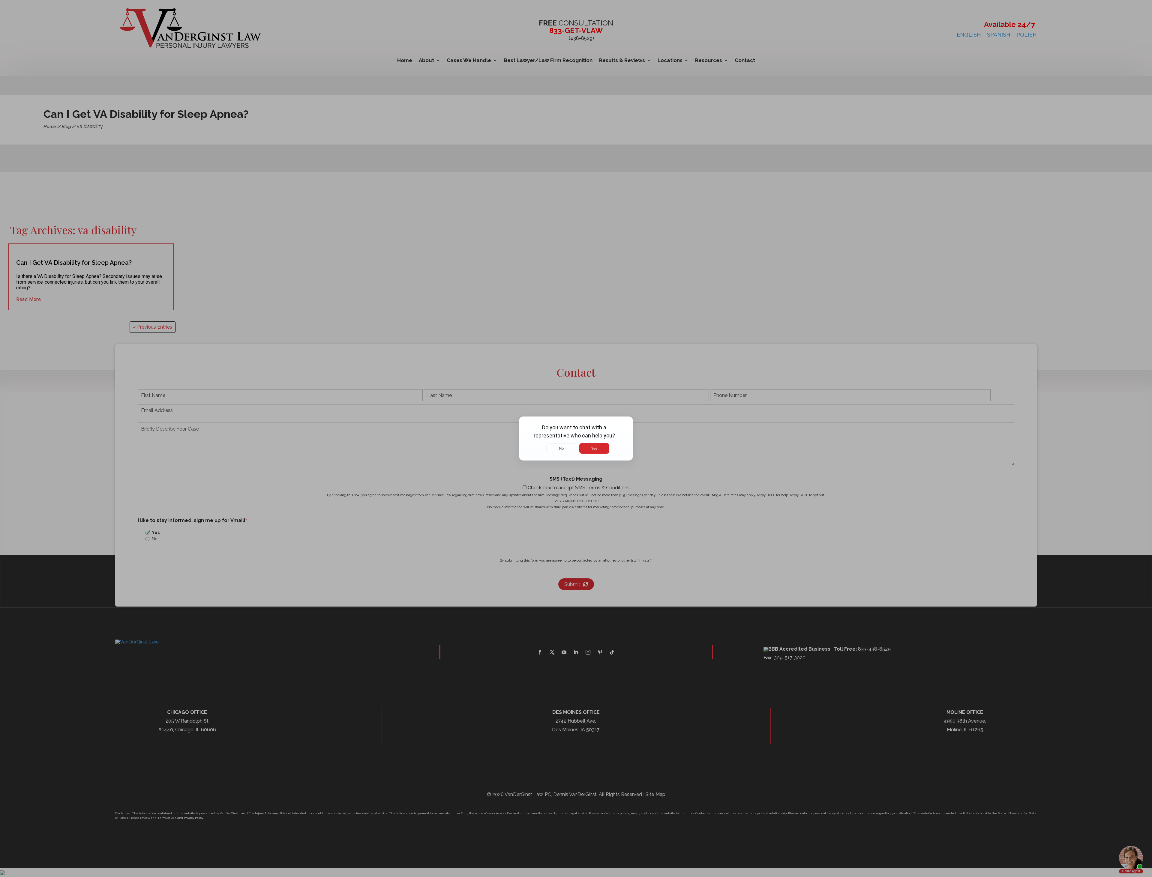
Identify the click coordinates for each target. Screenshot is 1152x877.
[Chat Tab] (576, 438)
